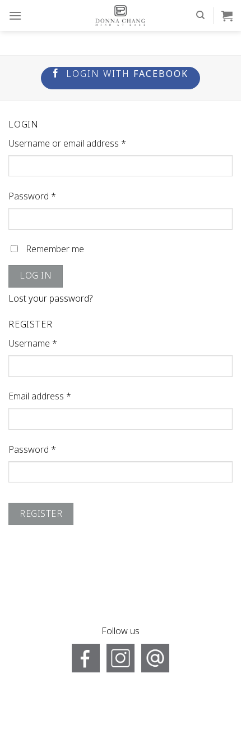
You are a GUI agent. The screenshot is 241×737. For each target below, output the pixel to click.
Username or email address (67, 144)
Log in (36, 276)
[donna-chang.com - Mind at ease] (120, 15)
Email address (39, 396)
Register (41, 514)
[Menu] (15, 15)
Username (32, 344)
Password (32, 196)
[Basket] (227, 15)
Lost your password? (50, 299)
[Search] (200, 15)
